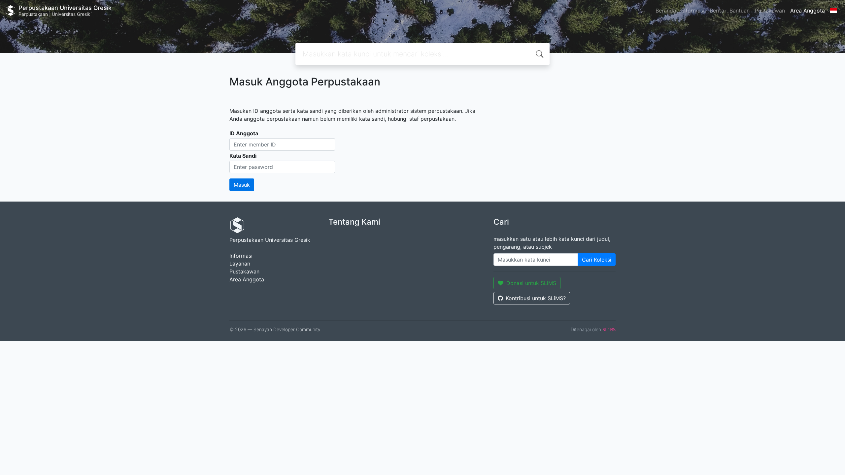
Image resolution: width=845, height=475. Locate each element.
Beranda (666, 10)
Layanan (239, 263)
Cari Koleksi (596, 259)
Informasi (692, 10)
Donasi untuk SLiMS (531, 283)
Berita (717, 10)
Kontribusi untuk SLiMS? (536, 298)
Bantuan (739, 10)
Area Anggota (807, 10)
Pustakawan (770, 10)
